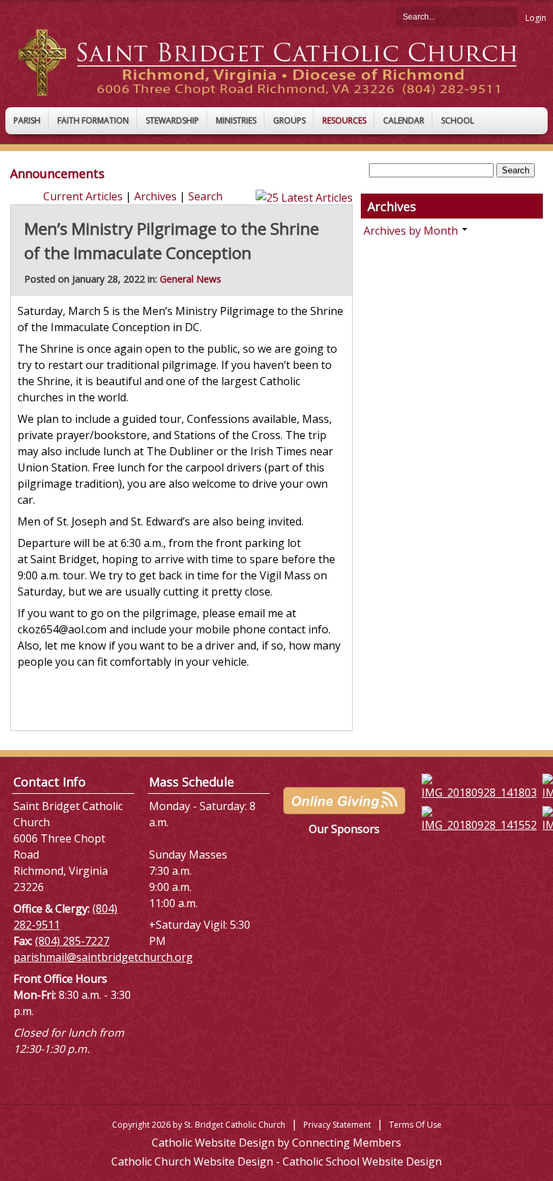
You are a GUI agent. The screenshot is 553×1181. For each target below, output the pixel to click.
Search (507, 16)
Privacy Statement (337, 1124)
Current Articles (83, 196)
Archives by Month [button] (412, 230)
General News (190, 278)
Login (535, 18)
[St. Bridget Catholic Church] (276, 61)
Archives (155, 196)
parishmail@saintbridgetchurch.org (103, 957)
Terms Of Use (415, 1124)
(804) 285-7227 (72, 940)
